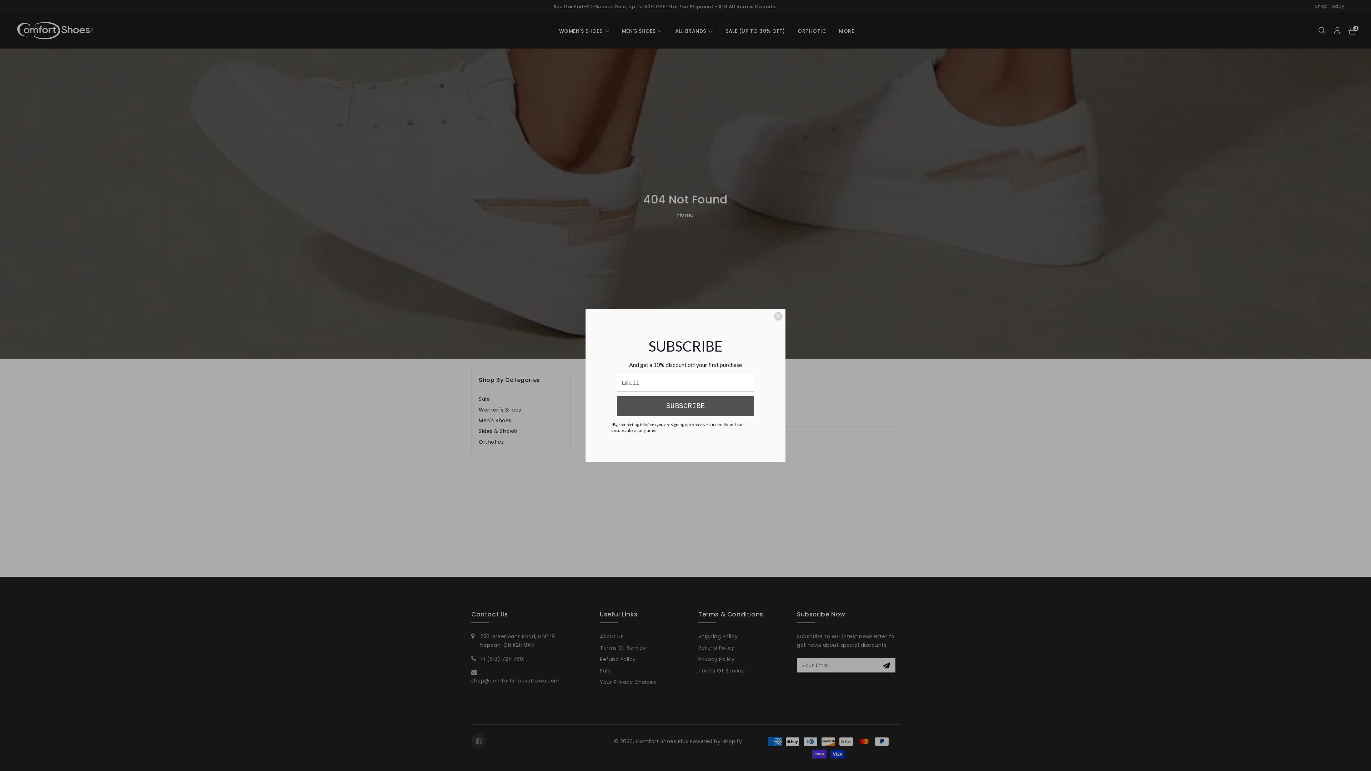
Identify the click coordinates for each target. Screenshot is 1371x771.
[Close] (778, 316)
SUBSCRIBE (685, 406)
